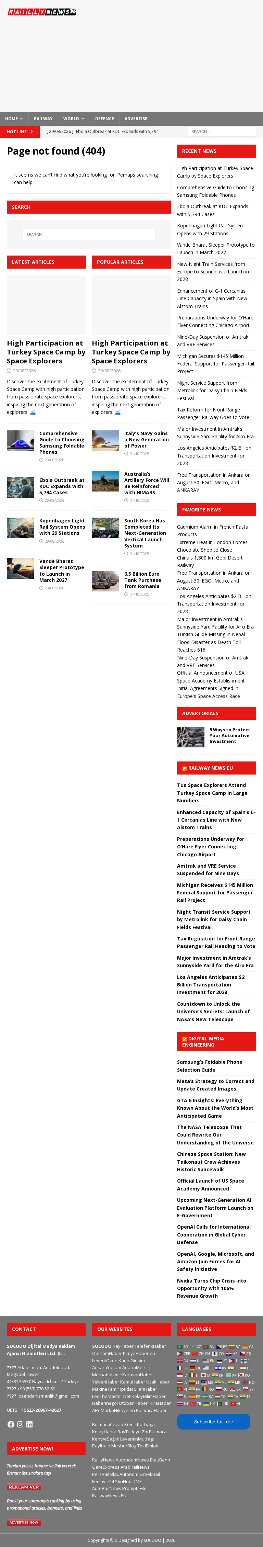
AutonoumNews (132, 1460)
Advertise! (137, 119)
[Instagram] (20, 1424)
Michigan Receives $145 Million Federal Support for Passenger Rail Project (215, 893)
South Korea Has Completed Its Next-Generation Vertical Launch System (145, 533)
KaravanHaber (137, 1374)
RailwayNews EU (109, 1495)
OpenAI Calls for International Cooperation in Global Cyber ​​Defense (214, 1234)
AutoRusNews (106, 1488)
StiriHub (123, 1481)
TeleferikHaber (150, 1346)
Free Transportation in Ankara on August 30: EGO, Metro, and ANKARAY (214, 483)
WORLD (71, 119)
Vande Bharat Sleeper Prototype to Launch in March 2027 (61, 570)
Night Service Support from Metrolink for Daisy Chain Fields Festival (212, 391)
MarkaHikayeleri (118, 1410)
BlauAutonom (124, 1474)
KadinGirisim (131, 1360)
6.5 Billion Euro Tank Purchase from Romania (142, 580)
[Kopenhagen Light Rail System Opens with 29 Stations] (20, 528)
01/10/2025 (139, 453)
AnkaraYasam (106, 1367)
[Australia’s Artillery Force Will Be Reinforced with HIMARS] (105, 481)
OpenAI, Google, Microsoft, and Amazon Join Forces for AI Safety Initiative (215, 1262)
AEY (96, 1410)
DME (137, 1481)
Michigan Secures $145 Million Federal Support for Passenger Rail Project (215, 364)
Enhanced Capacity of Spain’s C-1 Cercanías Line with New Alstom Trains (216, 820)
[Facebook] (11, 1424)
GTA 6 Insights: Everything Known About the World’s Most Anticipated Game (215, 1108)
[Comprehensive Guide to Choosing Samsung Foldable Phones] (20, 440)
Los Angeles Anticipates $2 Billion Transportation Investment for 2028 (214, 455)
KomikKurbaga (139, 1424)
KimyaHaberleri (139, 1353)
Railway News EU (210, 768)
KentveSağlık (105, 1439)
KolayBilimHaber (149, 1396)
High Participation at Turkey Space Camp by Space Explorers (46, 351)
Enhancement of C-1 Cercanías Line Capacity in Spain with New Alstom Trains (212, 298)
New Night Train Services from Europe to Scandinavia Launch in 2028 (213, 272)
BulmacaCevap (107, 1424)
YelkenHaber (105, 1382)
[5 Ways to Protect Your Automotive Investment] (190, 737)
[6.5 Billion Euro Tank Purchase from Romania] (105, 581)
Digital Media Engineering (203, 1041)
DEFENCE (104, 119)
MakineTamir (105, 1389)
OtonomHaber (107, 1353)
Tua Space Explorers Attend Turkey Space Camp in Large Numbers (212, 793)
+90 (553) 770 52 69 (36, 1389)
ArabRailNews (135, 1467)
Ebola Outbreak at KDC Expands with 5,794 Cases (62, 486)
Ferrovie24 (103, 1481)
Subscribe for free (213, 1421)
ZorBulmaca (154, 1432)
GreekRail (149, 1474)
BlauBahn (160, 1460)
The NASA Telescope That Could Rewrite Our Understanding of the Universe (215, 1135)
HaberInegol (105, 1403)
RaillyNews (103, 1460)
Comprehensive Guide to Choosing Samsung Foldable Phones (62, 442)
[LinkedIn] (29, 1424)
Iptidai (126, 1389)
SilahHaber (145, 1389)
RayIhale (101, 1446)
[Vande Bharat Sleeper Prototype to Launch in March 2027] (20, 568)
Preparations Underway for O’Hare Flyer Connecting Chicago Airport (210, 847)
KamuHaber (132, 1382)
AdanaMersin (136, 1367)
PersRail (100, 1474)
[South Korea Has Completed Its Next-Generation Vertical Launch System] (105, 528)
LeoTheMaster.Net (111, 1396)
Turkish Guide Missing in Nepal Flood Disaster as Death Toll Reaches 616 (211, 642)
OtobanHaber (133, 1403)
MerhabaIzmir (106, 1374)
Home (11, 119)
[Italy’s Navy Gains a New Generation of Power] (105, 440)
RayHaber (123, 1346)
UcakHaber (158, 1382)
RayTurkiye (129, 1432)
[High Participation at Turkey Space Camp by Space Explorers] (46, 305)
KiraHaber (160, 1403)
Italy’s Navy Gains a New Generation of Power (146, 439)
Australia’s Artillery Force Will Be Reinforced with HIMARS (146, 483)
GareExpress (106, 1467)
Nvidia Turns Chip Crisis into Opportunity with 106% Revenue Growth (211, 1288)
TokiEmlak (147, 1446)
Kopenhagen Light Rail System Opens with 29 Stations (62, 526)
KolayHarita (104, 1432)
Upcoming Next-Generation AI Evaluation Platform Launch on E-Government (215, 1208)
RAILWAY (43, 119)
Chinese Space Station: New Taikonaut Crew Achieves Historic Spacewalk (211, 1162)
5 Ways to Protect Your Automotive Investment (230, 735)
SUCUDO (102, 1346)
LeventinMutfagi (137, 1439)
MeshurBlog (123, 1446)
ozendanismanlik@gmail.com (48, 1396)
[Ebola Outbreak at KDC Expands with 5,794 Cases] (20, 487)
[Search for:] (222, 131)
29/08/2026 (24, 371)
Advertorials (200, 713)
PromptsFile (134, 1488)
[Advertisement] (180, 55)
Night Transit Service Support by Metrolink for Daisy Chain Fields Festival (214, 919)
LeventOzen (104, 1360)
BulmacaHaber (151, 1410)
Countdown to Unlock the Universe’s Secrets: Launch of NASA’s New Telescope (213, 1012)
